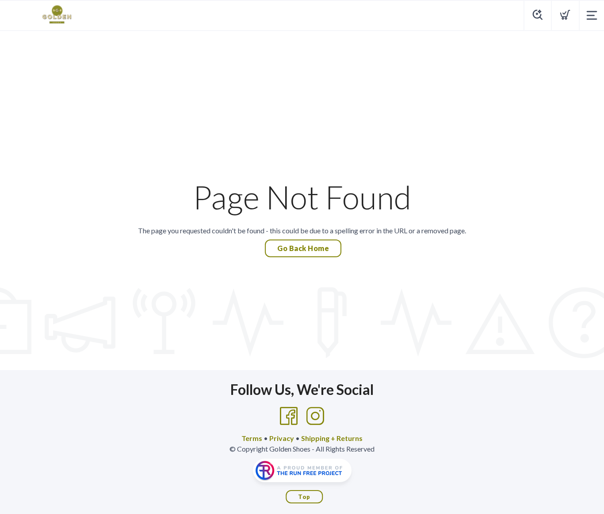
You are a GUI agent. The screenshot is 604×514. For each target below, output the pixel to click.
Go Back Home (303, 248)
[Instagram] (315, 416)
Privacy (281, 438)
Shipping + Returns (332, 438)
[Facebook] (288, 416)
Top (304, 496)
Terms (251, 438)
